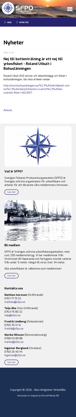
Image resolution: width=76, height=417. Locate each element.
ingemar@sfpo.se (14, 355)
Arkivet (8, 110)
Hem (9, 22)
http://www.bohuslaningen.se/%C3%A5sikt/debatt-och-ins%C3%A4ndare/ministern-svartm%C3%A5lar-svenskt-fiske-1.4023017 (37, 89)
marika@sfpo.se (14, 342)
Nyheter (23, 22)
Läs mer (11, 192)
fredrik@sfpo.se (13, 328)
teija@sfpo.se (12, 315)
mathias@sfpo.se (14, 302)
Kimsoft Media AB (50, 395)
